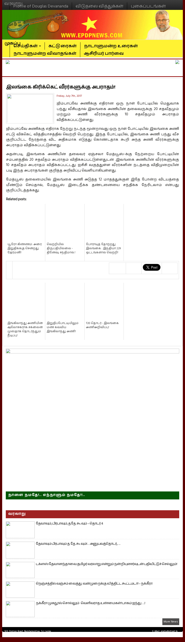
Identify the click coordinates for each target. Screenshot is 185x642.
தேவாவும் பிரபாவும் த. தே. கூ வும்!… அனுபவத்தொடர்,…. (78, 543)
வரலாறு (13, 1)
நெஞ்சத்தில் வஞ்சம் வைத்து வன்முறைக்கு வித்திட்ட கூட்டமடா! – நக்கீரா (94, 583)
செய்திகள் (26, 46)
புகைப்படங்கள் (148, 6)
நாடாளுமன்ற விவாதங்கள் (44, 53)
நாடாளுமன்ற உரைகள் (111, 46)
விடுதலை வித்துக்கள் (99, 6)
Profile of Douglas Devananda (40, 6)
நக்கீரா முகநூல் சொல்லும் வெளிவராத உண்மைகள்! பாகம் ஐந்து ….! (90, 603)
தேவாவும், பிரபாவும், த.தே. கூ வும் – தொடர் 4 (69, 523)
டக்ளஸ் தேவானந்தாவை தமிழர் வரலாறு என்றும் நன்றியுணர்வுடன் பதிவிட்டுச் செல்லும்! (106, 564)
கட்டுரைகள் (62, 46)
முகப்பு (13, 41)
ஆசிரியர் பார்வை (104, 53)
